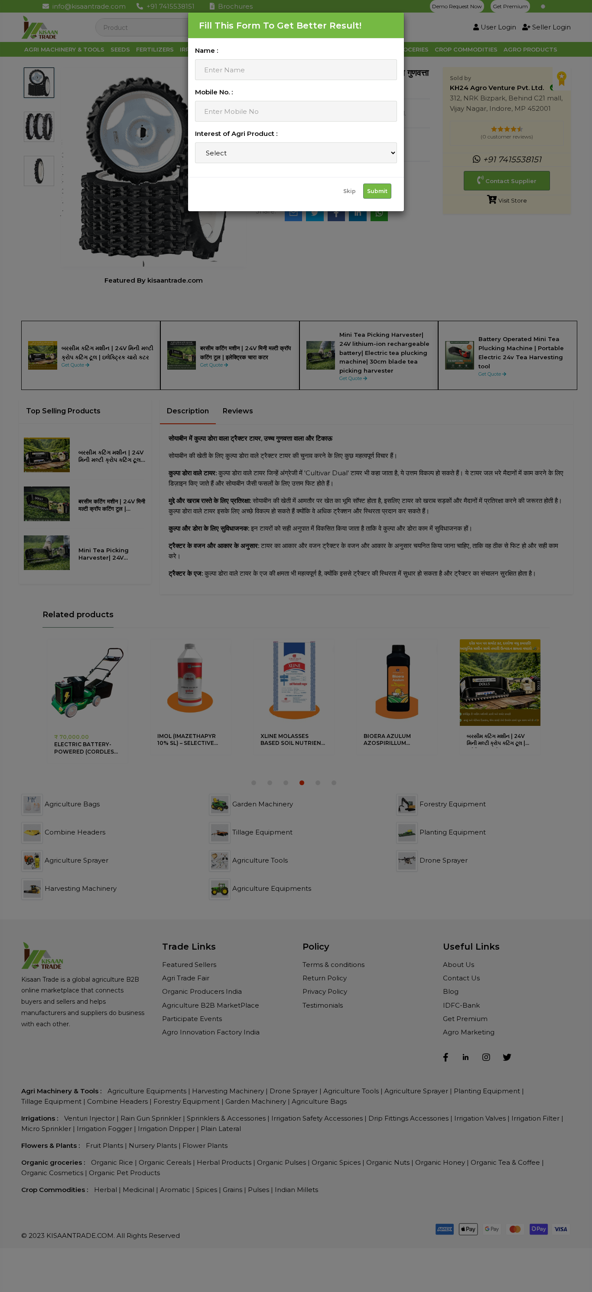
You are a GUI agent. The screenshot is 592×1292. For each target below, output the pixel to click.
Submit (377, 191)
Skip (349, 191)
